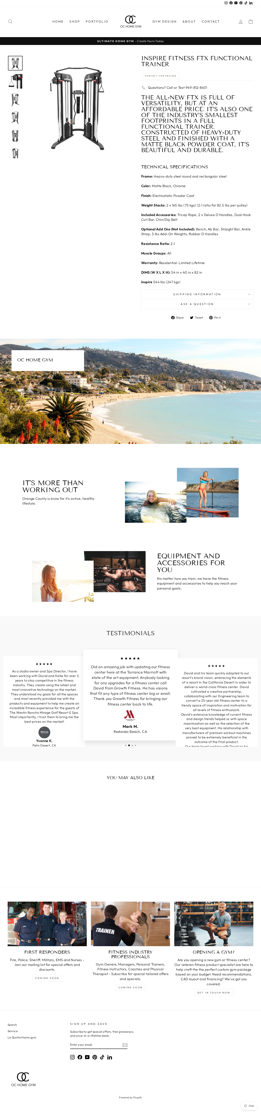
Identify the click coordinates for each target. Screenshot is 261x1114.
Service (13, 1031)
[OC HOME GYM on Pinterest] (94, 1057)
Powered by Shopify (130, 1097)
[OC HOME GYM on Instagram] (72, 1057)
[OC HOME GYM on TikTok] (102, 1057)
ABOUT (189, 21)
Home (58, 21)
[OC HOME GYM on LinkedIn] (109, 1057)
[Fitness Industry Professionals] (130, 924)
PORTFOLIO (97, 21)
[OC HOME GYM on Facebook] (80, 1057)
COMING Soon (130, 987)
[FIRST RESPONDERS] (47, 924)
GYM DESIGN (164, 21)
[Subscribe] (124, 1044)
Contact (211, 21)
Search (12, 1025)
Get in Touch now (213, 992)
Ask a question (197, 304)
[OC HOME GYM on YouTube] (87, 1057)
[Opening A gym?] (213, 924)
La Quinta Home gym (22, 1037)
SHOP (74, 21)
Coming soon (47, 978)
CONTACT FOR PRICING (161, 76)
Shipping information (197, 294)
